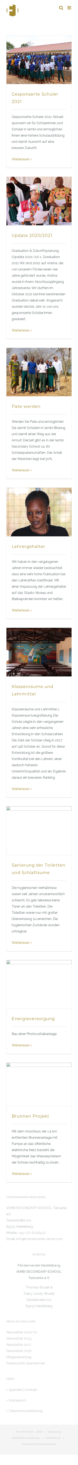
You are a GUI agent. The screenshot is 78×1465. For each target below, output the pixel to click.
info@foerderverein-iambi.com (39, 1239)
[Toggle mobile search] (61, 8)
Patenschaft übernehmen (25, 1363)
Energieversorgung (33, 1018)
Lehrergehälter (28, 546)
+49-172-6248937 (32, 1233)
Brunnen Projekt (30, 1116)
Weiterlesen (21, 159)
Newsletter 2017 (18, 1345)
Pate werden (26, 406)
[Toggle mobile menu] (69, 8)
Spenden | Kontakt (23, 1390)
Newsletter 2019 (18, 1338)
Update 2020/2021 (32, 235)
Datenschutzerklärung (26, 1411)
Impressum (17, 1400)
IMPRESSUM (53, 1438)
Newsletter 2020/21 (21, 1332)
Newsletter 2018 (18, 1351)
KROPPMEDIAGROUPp (26, 1438)
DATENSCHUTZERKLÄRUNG (39, 1444)
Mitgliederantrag (18, 1357)
